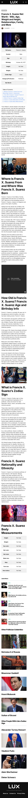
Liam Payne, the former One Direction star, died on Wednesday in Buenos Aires (16, 605)
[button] (2, 2)
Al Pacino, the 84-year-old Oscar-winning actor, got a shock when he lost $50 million (17, 587)
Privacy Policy (21, 793)
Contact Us (12, 793)
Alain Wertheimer (9, 772)
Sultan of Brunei (8, 715)
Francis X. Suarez (21, 50)
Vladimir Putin (7, 751)
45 (21, 58)
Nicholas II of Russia (10, 652)
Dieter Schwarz (8, 777)
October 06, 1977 (21, 62)
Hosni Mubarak (8, 694)
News (9, 582)
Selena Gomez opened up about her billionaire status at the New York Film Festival (17, 623)
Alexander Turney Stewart (13, 730)
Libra (21, 74)
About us (5, 793)
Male (21, 54)
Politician (4, 10)
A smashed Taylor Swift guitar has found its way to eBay (16, 614)
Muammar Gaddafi (10, 673)
